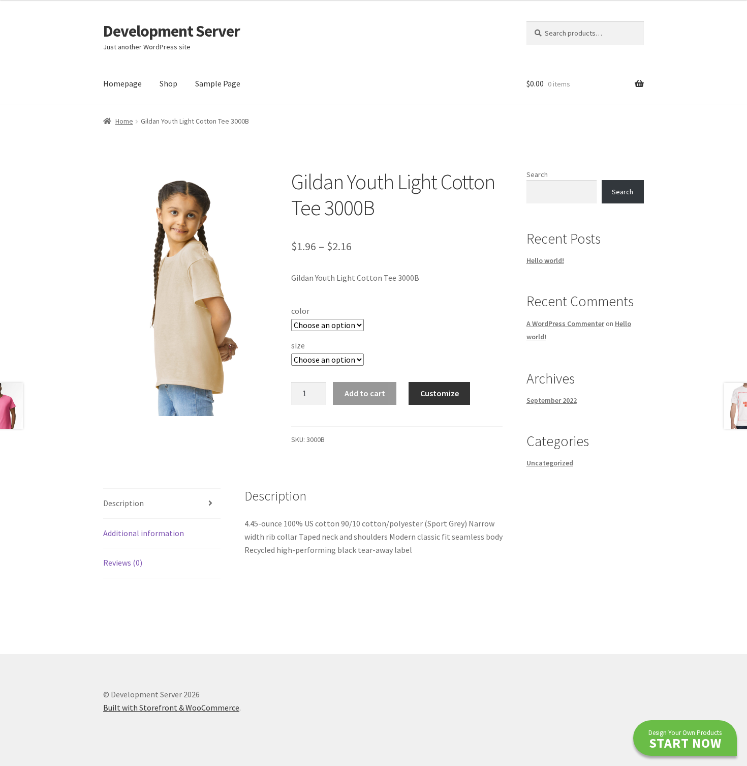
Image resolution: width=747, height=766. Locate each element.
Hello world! (545, 260)
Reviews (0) (122, 562)
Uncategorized (549, 462)
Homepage (122, 83)
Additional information (143, 533)
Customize (439, 393)
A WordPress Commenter (565, 323)
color (300, 311)
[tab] (162, 504)
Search (537, 174)
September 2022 (551, 400)
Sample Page (217, 83)
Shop (168, 83)
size (298, 345)
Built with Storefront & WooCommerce (171, 707)
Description (123, 503)
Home (124, 121)
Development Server (171, 31)
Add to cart (365, 393)
